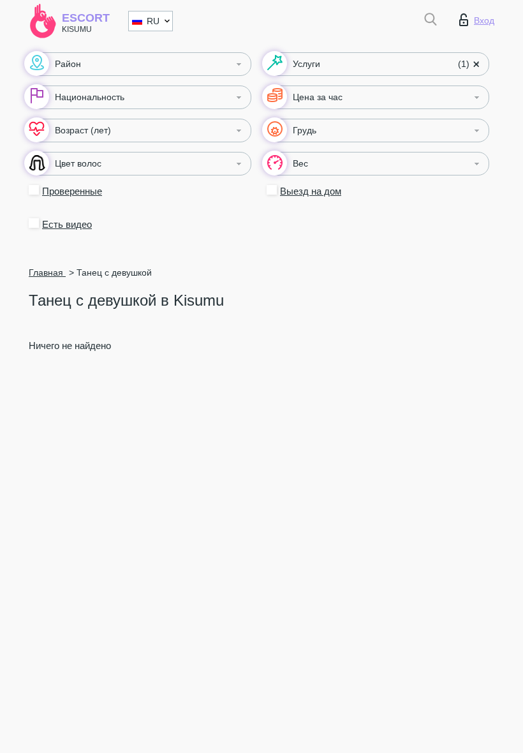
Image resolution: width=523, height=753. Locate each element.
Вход (484, 20)
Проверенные (72, 191)
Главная (47, 272)
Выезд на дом (310, 191)
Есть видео (67, 224)
